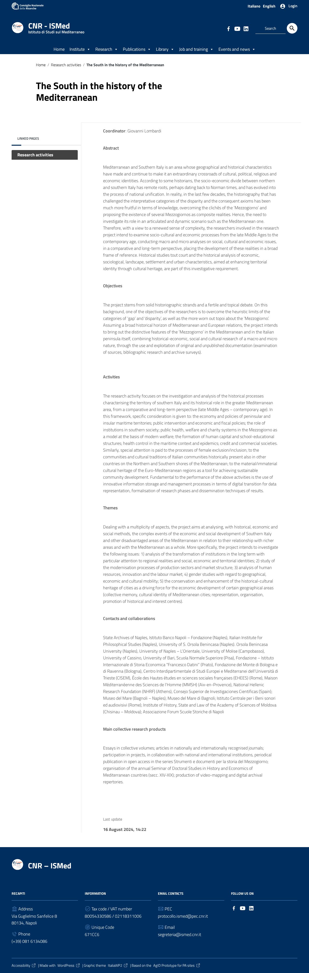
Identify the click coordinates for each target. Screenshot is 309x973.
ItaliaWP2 (115, 965)
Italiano (254, 6)
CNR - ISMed (56, 27)
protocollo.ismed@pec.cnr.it (183, 916)
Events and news (234, 49)
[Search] (292, 28)
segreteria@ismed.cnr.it (179, 934)
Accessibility (21, 965)
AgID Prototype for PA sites (174, 965)
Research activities (66, 65)
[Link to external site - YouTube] (237, 28)
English (269, 6)
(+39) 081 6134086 (29, 941)
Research (103, 49)
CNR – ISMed (49, 865)
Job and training (193, 49)
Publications (134, 49)
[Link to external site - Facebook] (228, 28)
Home (59, 49)
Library (162, 49)
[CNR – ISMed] (18, 27)
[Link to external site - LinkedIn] (246, 28)
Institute (77, 49)
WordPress (65, 965)
